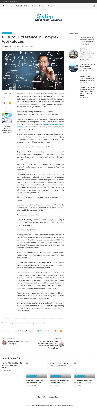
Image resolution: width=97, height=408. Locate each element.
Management (6, 33)
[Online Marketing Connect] (48, 18)
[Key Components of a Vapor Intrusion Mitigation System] (73, 67)
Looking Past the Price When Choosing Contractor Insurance (87, 78)
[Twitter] (10, 97)
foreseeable (25, 323)
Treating (42, 323)
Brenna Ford (9, 46)
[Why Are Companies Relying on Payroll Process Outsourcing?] (7, 118)
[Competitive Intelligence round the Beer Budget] (84, 370)
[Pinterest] (4, 103)
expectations (15, 323)
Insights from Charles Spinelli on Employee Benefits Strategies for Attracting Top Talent (87, 91)
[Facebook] (4, 97)
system (35, 323)
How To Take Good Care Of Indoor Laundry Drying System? (12, 365)
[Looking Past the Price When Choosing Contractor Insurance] (73, 79)
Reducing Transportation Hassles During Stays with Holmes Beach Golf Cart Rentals (87, 53)
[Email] (10, 103)
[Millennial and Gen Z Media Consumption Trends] (36, 370)
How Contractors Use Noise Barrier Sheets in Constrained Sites (87, 40)
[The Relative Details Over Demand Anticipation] (60, 370)
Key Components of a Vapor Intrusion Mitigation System (87, 66)
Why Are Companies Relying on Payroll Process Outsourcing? (7, 128)
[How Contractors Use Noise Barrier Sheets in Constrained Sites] (73, 41)
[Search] (94, 6)
